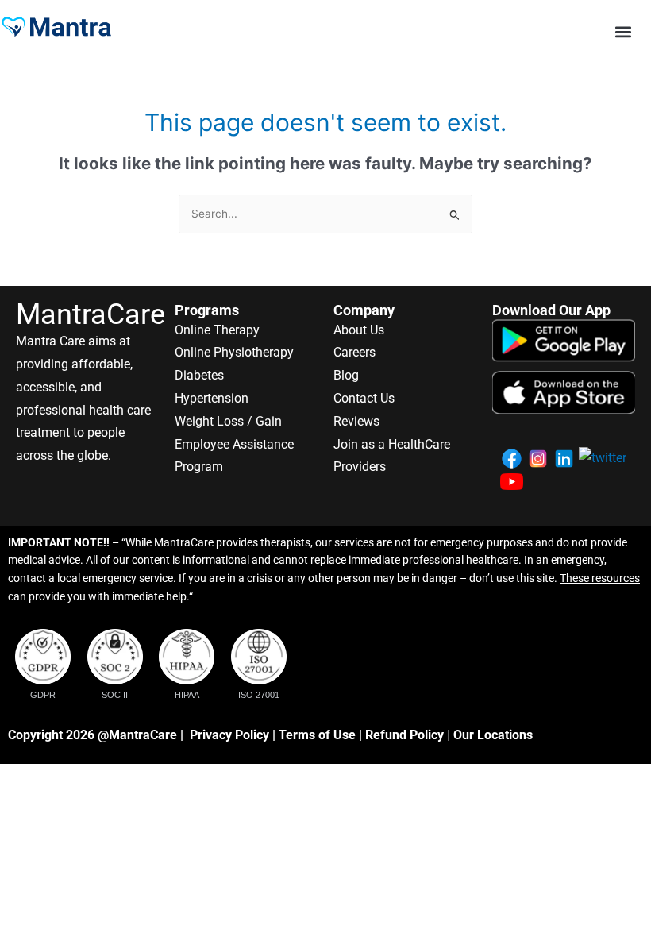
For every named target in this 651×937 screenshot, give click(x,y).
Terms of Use (317, 734)
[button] (624, 31)
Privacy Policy (229, 734)
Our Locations (493, 734)
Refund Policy (404, 734)
